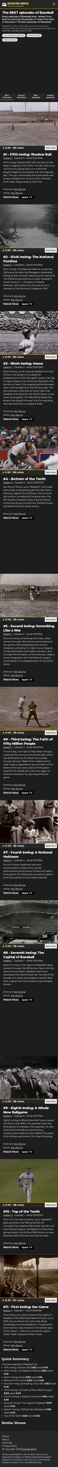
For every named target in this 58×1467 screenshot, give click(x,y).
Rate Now (51, 148)
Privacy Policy (9, 1446)
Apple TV (27, 197)
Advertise (7, 1442)
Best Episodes (7, 96)
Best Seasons (36, 96)
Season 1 (7, 158)
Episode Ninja (29, 1449)
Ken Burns (19, 189)
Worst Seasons (50, 96)
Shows (5, 1436)
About (5, 1439)
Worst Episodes (21, 96)
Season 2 (8, 482)
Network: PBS (34, 35)
